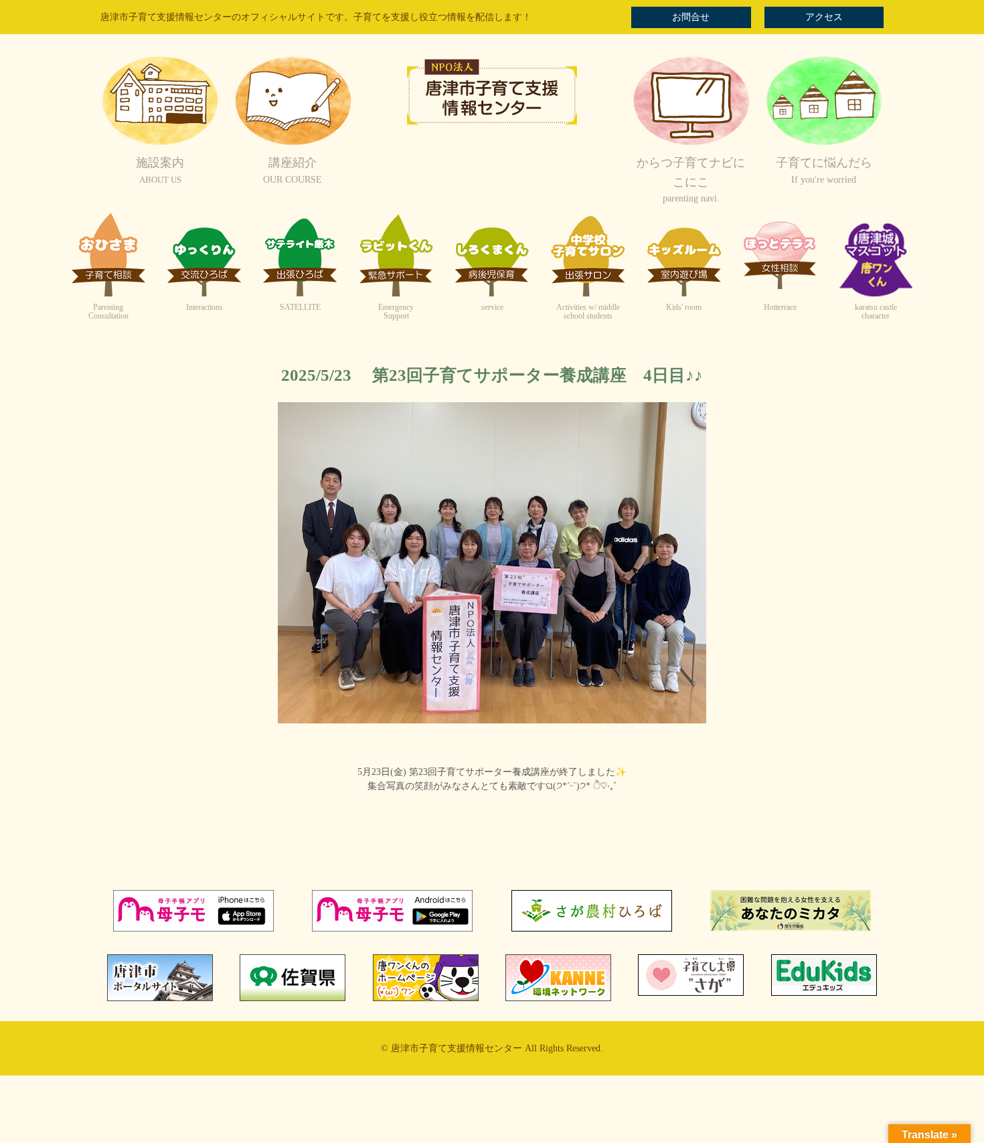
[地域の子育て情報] (824, 144)
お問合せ (691, 17)
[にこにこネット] (690, 144)
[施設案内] (160, 144)
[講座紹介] (292, 144)
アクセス (824, 17)
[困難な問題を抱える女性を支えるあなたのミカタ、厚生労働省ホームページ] (790, 928)
